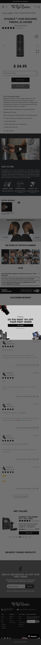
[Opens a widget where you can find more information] (32, 636)
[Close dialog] (40, 306)
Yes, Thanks (20, 325)
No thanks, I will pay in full (20, 328)
